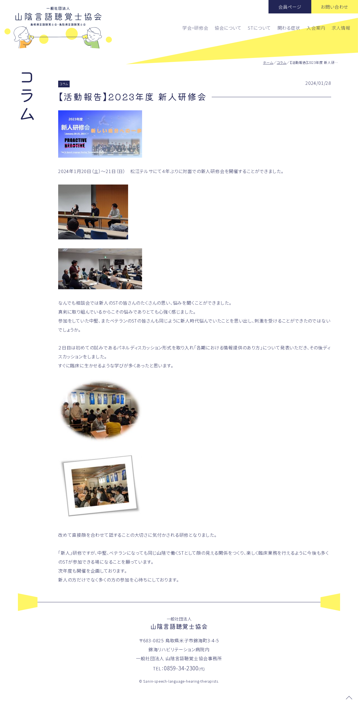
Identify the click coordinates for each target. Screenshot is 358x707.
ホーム (268, 62)
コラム (281, 62)
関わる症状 (288, 27)
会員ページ (290, 6)
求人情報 (341, 27)
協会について (228, 27)
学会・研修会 (195, 27)
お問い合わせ (334, 6)
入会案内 (316, 27)
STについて (259, 27)
